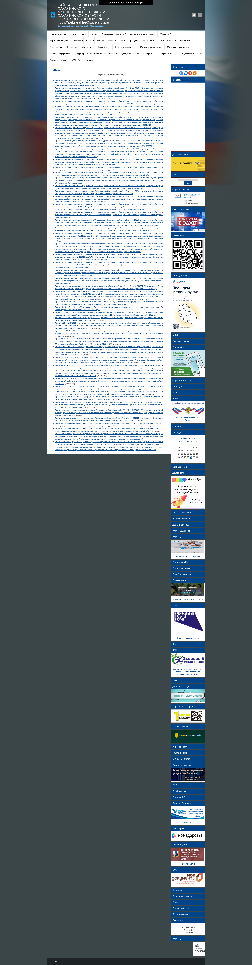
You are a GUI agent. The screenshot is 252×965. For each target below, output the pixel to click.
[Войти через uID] (181, 73)
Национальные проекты (188, 638)
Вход (200, 15)
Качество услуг (188, 864)
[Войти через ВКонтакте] (186, 73)
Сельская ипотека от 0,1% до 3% (188, 599)
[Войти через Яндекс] (190, 73)
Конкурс (188, 822)
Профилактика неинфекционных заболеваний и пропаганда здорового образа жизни (188, 671)
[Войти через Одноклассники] (195, 73)
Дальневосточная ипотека (188, 556)
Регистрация (194, 15)
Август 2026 (188, 438)
